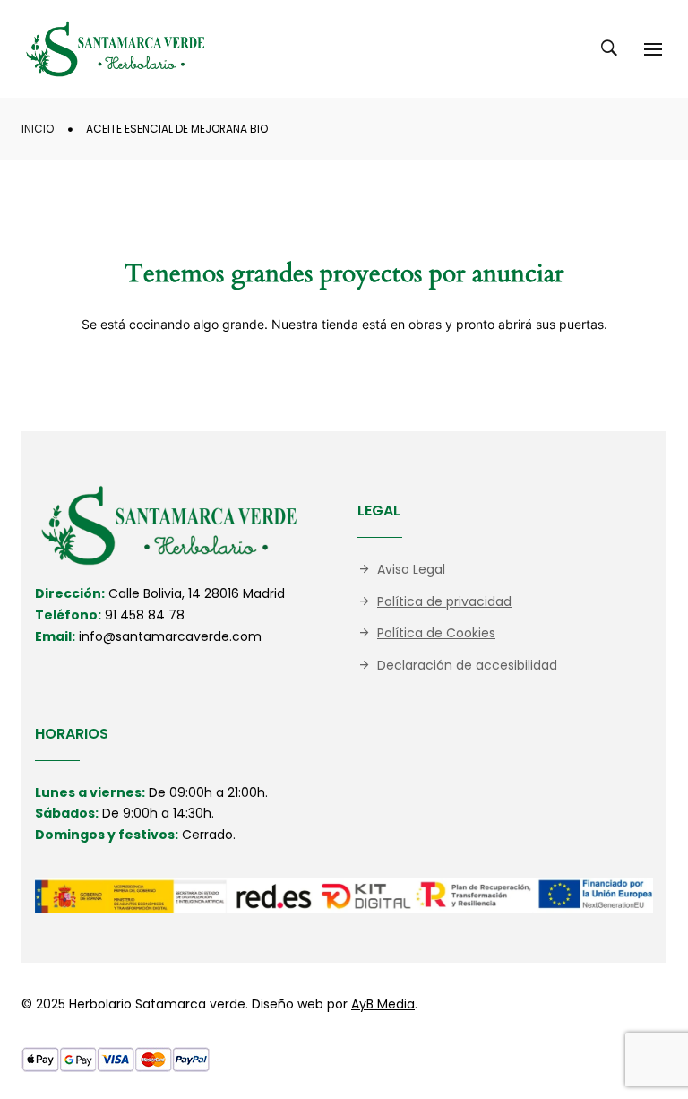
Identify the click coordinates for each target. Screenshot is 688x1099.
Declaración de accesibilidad (467, 665)
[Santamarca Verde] (116, 49)
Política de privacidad (444, 601)
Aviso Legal (411, 569)
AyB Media (383, 1004)
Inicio (38, 128)
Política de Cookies (436, 633)
